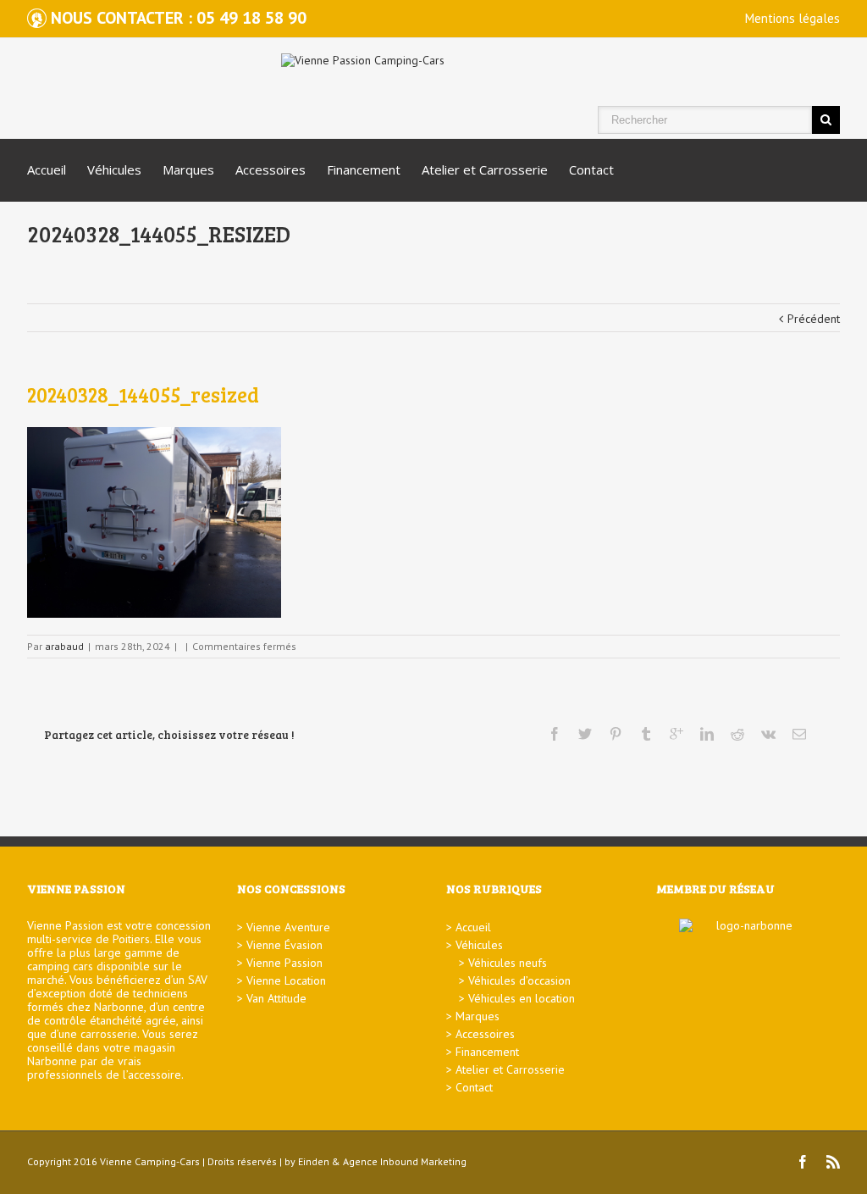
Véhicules (114, 169)
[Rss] (833, 1162)
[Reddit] (737, 734)
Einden (313, 1161)
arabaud (64, 646)
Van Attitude (276, 998)
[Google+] (676, 734)
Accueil (46, 169)
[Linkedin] (707, 734)
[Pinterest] (615, 734)
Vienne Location (286, 980)
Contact (591, 169)
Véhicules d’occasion (519, 980)
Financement (363, 169)
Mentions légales (792, 18)
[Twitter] (585, 734)
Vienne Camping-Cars (150, 1161)
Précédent (813, 318)
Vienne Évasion (284, 944)
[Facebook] (554, 734)
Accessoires (270, 169)
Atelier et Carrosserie (485, 169)
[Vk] (768, 734)
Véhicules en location (521, 998)
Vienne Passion (284, 962)
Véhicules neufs (507, 962)
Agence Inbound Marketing (405, 1161)
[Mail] (799, 734)
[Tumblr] (646, 734)
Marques (188, 169)
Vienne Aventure (288, 927)
